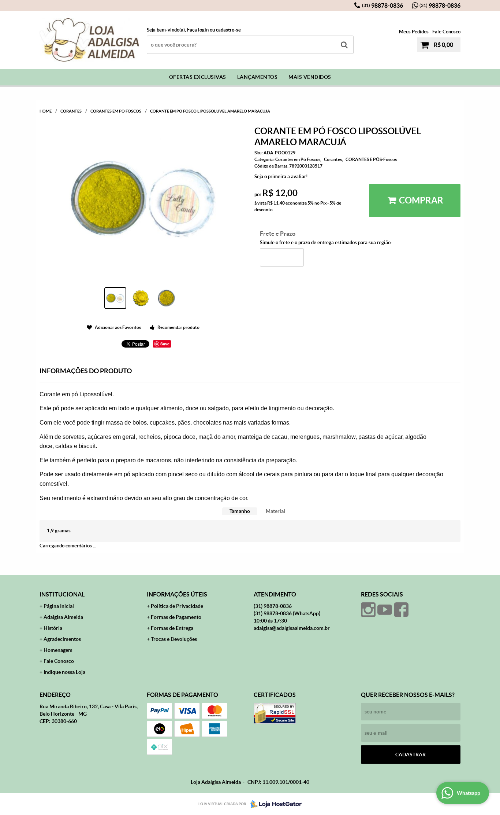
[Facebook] (401, 609)
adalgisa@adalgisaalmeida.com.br (292, 628)
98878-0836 (382, 5)
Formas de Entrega (172, 628)
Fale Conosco (446, 31)
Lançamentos (257, 77)
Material (275, 511)
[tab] (239, 511)
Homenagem (58, 650)
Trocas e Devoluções (174, 639)
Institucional (62, 594)
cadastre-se (228, 30)
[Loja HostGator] (273, 804)
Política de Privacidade (177, 606)
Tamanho (240, 511)
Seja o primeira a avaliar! (281, 176)
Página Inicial (59, 606)
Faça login (198, 30)
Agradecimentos (62, 639)
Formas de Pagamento (176, 617)
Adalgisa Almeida (63, 617)
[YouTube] (384, 609)
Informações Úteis (177, 594)
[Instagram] (368, 609)
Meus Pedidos (414, 31)
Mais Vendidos (309, 77)
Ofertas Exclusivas (197, 77)
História (53, 628)
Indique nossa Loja (64, 672)
